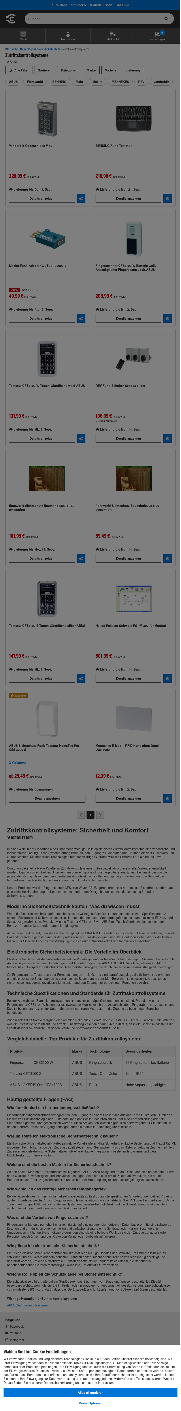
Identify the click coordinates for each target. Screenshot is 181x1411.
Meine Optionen (91, 1403)
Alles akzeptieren (91, 1392)
